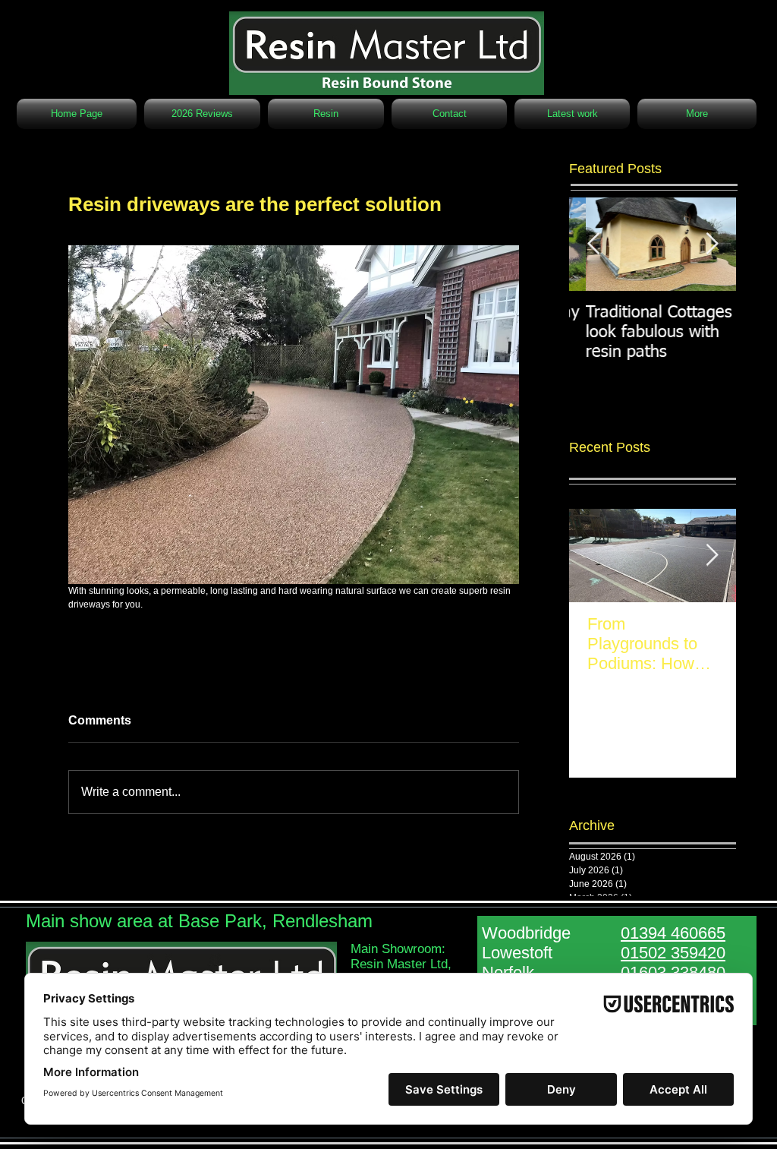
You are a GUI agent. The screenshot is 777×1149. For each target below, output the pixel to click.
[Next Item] (712, 555)
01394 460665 (673, 932)
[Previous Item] (593, 244)
